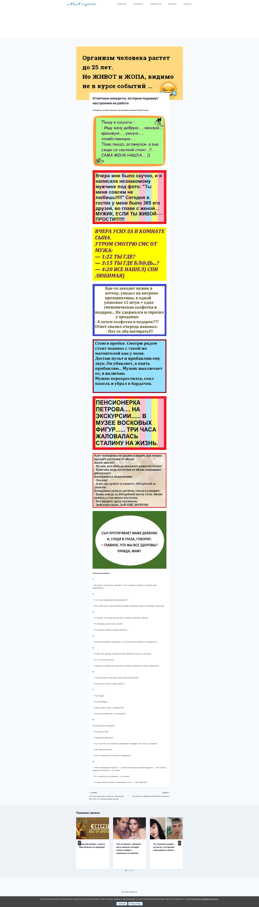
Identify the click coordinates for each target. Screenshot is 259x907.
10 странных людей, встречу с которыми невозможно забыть (163, 847)
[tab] (125, 870)
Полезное (172, 4)
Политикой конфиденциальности (204, 899)
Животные (121, 4)
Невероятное (155, 4)
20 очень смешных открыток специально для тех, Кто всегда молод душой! (106, 796)
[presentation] (92, 828)
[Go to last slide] (79, 843)
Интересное (138, 4)
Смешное (187, 4)
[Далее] (179, 843)
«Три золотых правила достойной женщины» (151, 794)
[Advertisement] (129, 23)
